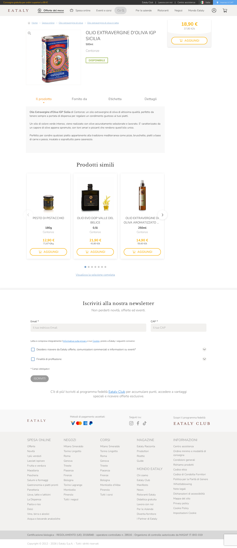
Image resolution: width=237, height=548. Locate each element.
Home (35, 22)
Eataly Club (117, 391)
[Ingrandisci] (29, 33)
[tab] (44, 99)
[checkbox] (33, 349)
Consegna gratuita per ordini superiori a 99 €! (25, 2)
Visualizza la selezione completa (95, 275)
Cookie (96, 341)
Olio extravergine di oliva (71, 22)
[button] (214, 10)
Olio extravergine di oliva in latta (103, 22)
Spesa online (48, 22)
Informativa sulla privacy (75, 341)
